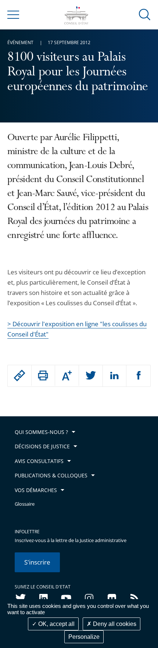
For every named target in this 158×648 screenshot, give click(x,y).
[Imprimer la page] (43, 375)
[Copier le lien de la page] (19, 375)
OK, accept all (56, 624)
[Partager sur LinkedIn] (114, 376)
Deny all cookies (113, 624)
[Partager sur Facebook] (138, 376)
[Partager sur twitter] (91, 376)
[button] (145, 14)
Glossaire (25, 504)
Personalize (84, 637)
